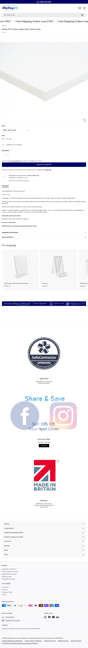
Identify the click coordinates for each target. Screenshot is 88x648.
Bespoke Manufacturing (9, 574)
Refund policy (63, 641)
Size (3, 126)
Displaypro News (7, 592)
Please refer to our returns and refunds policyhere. (19, 226)
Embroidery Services (8, 579)
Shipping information (10, 232)
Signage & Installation (9, 569)
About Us (5, 590)
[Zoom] (84, 120)
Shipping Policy (50, 641)
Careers (4, 595)
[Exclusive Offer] (44, 414)
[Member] (44, 475)
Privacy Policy (76, 641)
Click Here (44, 445)
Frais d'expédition (16, 161)
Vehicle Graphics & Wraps (10, 571)
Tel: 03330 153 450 (43, 2)
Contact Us (5, 587)
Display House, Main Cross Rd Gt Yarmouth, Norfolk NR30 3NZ (21, 629)
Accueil (4, 25)
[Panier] (79, 8)
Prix (3, 136)
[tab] (5, 186)
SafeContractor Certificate (12, 641)
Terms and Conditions (33, 641)
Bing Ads (12, 245)
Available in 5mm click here (11, 215)
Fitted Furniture (6, 576)
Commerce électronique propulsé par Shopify (20, 643)
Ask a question (7, 237)
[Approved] (44, 353)
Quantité (5, 150)
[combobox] (44, 15)
